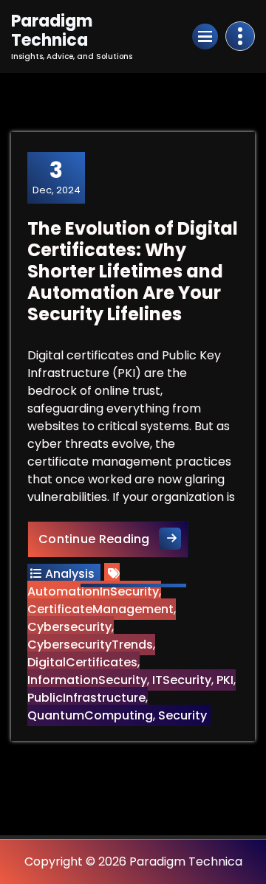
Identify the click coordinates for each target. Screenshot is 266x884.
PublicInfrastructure (86, 697)
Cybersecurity (69, 626)
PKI (224, 679)
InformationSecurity (87, 679)
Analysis (70, 573)
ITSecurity (181, 679)
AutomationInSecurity (93, 591)
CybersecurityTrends (90, 644)
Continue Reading (113, 539)
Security (182, 715)
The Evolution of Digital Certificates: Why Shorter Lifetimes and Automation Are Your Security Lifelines (132, 270)
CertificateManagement (100, 609)
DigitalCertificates (82, 662)
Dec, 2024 (57, 177)
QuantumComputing (90, 715)
